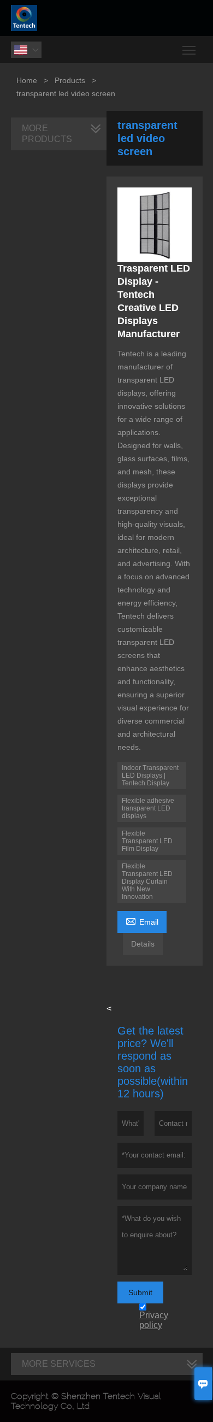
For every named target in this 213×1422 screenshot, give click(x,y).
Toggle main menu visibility (189, 49)
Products (70, 80)
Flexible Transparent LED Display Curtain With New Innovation (147, 881)
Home (26, 80)
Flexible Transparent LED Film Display (147, 841)
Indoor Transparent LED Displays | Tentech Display (150, 775)
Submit (140, 1292)
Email (142, 920)
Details (143, 943)
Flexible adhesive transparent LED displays (148, 808)
